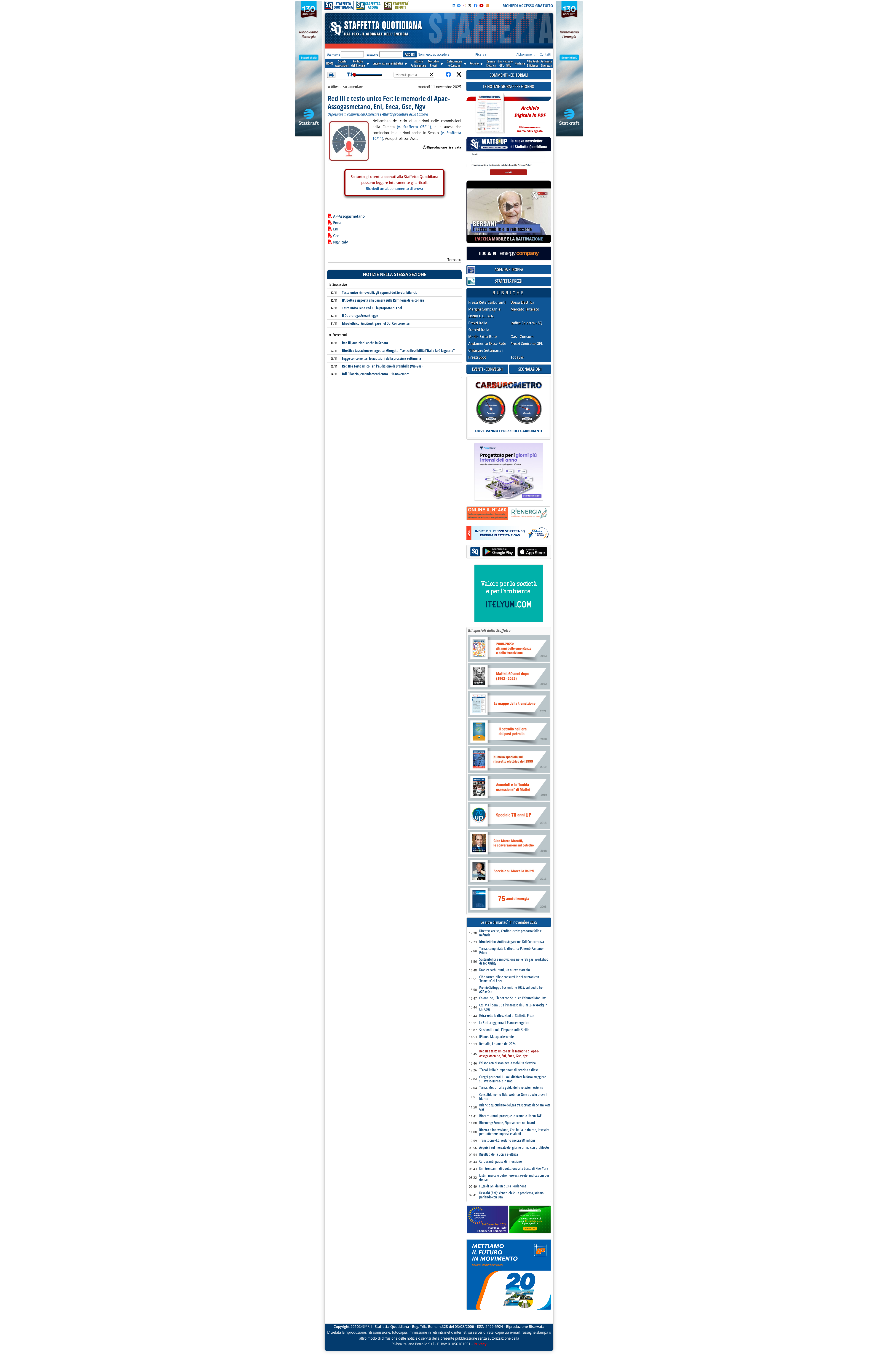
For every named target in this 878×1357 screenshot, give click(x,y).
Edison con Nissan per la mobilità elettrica (507, 1063)
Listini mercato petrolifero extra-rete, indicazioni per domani (514, 1177)
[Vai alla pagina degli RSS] (487, 5)
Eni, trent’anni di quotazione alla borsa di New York (513, 1169)
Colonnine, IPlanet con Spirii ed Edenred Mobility (512, 998)
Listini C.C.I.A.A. (481, 316)
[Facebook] (475, 5)
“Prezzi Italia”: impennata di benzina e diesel (509, 1070)
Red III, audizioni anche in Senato (365, 342)
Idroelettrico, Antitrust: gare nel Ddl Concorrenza (376, 323)
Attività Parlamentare (347, 86)
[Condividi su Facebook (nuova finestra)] (448, 75)
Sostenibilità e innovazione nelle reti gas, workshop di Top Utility (513, 961)
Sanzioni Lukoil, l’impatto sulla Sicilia (504, 1030)
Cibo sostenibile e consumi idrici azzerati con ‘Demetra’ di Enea (509, 979)
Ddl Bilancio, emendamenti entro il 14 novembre (375, 373)
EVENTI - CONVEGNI (487, 369)
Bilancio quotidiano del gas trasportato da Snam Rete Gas (514, 1107)
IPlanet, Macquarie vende (496, 1037)
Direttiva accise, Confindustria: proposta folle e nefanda (510, 933)
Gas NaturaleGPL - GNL (505, 63)
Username (333, 55)
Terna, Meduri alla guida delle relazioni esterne (511, 1088)
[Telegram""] (459, 5)
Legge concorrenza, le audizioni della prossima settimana (381, 358)
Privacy (480, 1343)
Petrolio (474, 63)
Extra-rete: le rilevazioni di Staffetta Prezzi (507, 1016)
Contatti (545, 54)
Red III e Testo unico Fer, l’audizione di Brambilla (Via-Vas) (382, 366)
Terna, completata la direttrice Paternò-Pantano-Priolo (511, 951)
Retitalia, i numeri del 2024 (497, 1044)
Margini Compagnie (484, 309)
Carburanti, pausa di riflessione (500, 1162)
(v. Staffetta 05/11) (414, 126)
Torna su (454, 259)
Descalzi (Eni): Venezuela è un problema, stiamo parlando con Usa (511, 1195)
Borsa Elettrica (522, 302)
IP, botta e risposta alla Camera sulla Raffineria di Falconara (383, 300)
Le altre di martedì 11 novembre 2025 (509, 922)
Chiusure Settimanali (485, 350)
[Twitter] (470, 5)
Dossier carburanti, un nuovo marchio (504, 970)
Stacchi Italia (478, 329)
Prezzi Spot (477, 357)
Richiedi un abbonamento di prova (394, 188)
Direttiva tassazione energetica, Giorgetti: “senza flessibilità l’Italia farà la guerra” (398, 350)
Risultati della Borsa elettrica (498, 1154)
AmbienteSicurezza (546, 63)
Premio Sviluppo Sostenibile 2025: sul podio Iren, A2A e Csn (512, 990)
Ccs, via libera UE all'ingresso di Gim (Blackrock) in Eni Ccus (513, 1007)
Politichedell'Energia (358, 63)
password (372, 55)
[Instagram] (464, 5)
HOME (329, 63)
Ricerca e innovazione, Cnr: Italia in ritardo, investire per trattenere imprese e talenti (514, 1132)
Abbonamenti (526, 54)
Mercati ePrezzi (433, 63)
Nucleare (520, 63)
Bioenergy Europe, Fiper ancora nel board (507, 1123)
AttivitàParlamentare (418, 63)
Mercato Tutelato (525, 309)
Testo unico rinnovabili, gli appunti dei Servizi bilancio (380, 292)
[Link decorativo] (489, 113)
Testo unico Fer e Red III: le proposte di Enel (372, 308)
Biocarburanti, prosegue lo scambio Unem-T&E (510, 1116)
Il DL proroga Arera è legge (360, 315)
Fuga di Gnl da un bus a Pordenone (502, 1186)
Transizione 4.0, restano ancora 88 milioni (507, 1140)
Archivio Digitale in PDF (530, 117)
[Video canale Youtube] (481, 5)
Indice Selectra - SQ (526, 323)
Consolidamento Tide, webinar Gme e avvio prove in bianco (514, 1097)
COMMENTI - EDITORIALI (509, 75)
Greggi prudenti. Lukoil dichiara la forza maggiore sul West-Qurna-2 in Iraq (512, 1079)
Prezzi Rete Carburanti (487, 302)
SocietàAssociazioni (342, 63)
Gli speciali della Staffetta (489, 630)
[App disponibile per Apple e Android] (509, 552)
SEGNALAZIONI (530, 369)
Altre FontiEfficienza (533, 63)
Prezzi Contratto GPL (527, 343)
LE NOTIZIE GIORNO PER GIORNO (508, 86)
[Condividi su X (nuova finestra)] (459, 75)
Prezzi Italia (477, 323)
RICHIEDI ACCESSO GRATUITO (528, 5)
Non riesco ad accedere (433, 54)
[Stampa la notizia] (331, 75)
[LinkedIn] (453, 5)
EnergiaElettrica (491, 63)
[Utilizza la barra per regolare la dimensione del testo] (349, 75)
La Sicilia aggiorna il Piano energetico (504, 1023)
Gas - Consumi (522, 336)
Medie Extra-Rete (482, 336)
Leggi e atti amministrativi (388, 63)
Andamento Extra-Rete (487, 343)
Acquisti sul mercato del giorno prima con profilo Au (514, 1148)
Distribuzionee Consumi (454, 63)
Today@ (517, 357)
